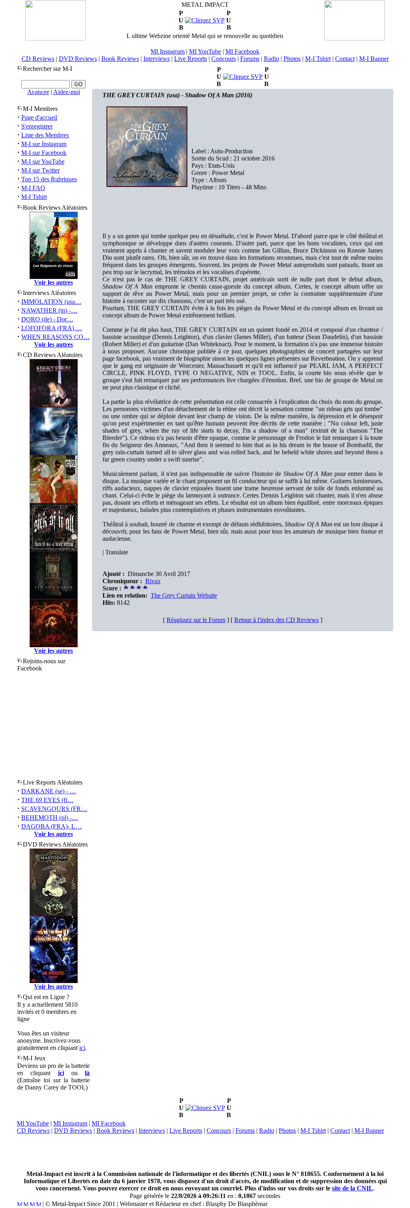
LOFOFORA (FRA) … (51, 328)
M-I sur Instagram (43, 143)
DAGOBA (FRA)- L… (51, 826)
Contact (345, 58)
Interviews (156, 58)
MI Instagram (168, 51)
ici (82, 1047)
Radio (271, 58)
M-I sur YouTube (42, 161)
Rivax (153, 581)
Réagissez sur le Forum (196, 619)
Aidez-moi (66, 91)
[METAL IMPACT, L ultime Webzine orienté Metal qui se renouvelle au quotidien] (55, 38)
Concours (223, 58)
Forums (249, 58)
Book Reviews (120, 58)
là (87, 1073)
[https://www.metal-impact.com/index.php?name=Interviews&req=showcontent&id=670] (243, 76)
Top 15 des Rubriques (49, 179)
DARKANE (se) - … (48, 791)
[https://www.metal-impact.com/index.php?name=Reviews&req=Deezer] (205, 20)
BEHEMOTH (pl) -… (49, 817)
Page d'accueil (39, 117)
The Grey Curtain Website (184, 595)
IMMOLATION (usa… (51, 301)
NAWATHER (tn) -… (49, 310)
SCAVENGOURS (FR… (54, 808)
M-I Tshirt (318, 58)
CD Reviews (38, 58)
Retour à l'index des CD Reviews (276, 619)
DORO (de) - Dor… (47, 319)
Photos (292, 58)
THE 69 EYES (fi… (47, 800)
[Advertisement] (205, 1152)
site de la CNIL (352, 1188)
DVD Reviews (78, 58)
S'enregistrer (36, 126)
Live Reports (190, 58)
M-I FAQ (33, 188)
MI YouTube (205, 51)
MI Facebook (242, 51)
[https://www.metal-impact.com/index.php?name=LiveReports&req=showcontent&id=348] (205, 1107)
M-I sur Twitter (40, 170)
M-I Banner (374, 58)
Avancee (38, 91)
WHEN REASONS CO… (55, 336)
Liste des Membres (45, 135)
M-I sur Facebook (43, 152)
